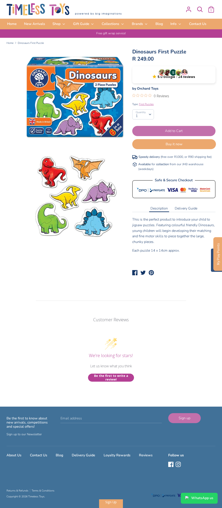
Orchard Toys (147, 88)
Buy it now (174, 144)
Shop (56, 23)
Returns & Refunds (17, 490)
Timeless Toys (36, 496)
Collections (111, 23)
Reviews (146, 455)
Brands (138, 23)
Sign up (184, 418)
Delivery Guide (186, 208)
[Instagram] (179, 465)
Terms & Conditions (43, 490)
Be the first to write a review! (111, 378)
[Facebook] (171, 465)
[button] (173, 74)
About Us (14, 455)
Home (12, 23)
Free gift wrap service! (111, 33)
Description (159, 208)
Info (173, 23)
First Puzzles (146, 104)
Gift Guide (81, 23)
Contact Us (197, 23)
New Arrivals (34, 23)
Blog (159, 23)
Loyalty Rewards (117, 455)
